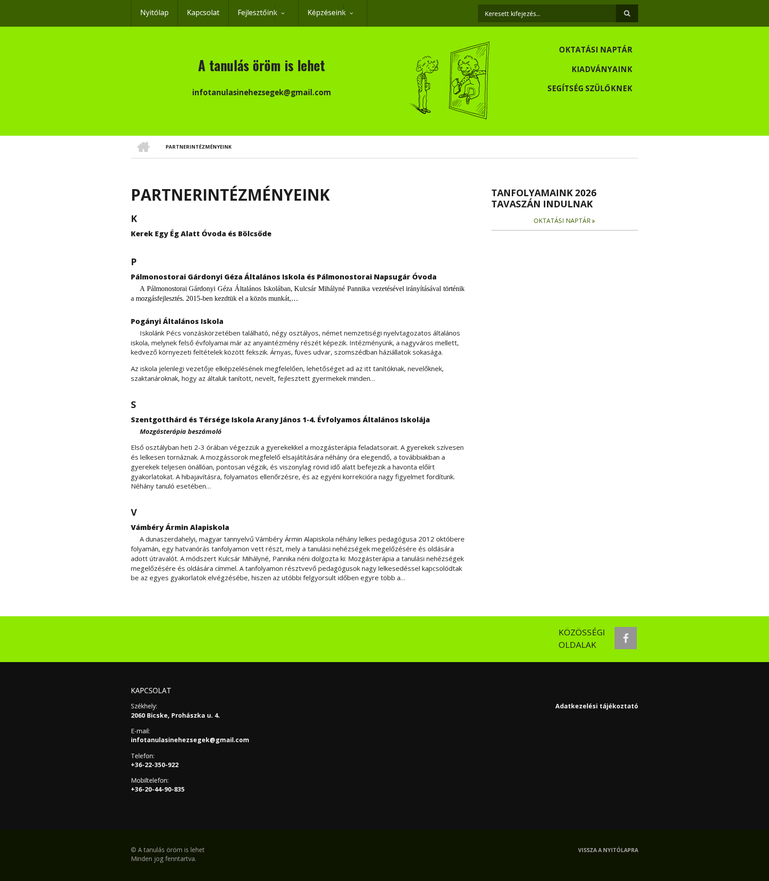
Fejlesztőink (252, 17)
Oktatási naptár (595, 49)
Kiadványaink (601, 69)
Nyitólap (154, 12)
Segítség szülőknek (589, 88)
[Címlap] (450, 79)
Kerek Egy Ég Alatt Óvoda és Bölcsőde (201, 233)
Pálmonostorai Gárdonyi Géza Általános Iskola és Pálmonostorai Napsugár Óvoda (284, 277)
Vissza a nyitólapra (608, 850)
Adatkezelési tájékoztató (596, 706)
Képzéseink (322, 17)
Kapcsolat (203, 12)
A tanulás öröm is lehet (261, 65)
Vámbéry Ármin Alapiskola (180, 527)
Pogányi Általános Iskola (177, 321)
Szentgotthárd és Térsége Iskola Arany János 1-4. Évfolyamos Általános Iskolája (280, 419)
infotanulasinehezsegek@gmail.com (190, 740)
